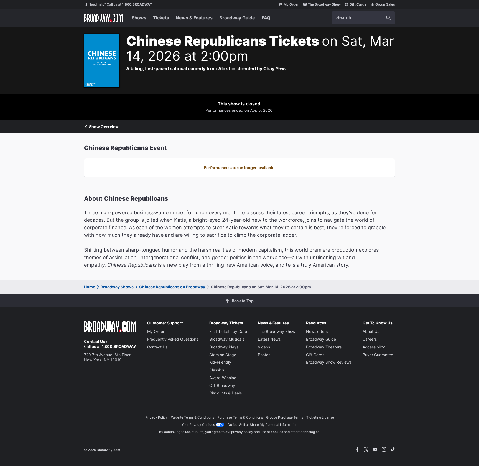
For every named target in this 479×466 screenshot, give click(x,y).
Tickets (161, 18)
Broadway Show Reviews (328, 362)
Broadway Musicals (226, 339)
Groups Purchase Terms (284, 417)
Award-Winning (222, 377)
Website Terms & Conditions (192, 417)
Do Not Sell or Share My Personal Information (262, 424)
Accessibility (374, 347)
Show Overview (104, 126)
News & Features (194, 18)
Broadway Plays (223, 347)
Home (89, 286)
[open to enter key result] (388, 17)
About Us (371, 331)
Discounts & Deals (225, 393)
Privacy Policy (156, 417)
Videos (264, 347)
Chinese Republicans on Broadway (172, 286)
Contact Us (94, 341)
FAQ (266, 18)
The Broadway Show (324, 4)
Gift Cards (358, 4)
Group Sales (385, 4)
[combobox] (363, 17)
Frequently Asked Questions (172, 339)
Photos (264, 354)
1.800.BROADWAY (120, 4)
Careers (370, 339)
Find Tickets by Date (228, 331)
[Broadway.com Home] (103, 18)
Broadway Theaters (324, 347)
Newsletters (317, 331)
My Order (291, 4)
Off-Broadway (222, 385)
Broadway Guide (237, 18)
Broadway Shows (117, 286)
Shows (139, 18)
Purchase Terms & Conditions (240, 417)
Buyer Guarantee (378, 354)
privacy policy (242, 432)
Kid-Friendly (220, 362)
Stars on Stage (222, 354)
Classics (216, 370)
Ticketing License (320, 417)
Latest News (269, 339)
